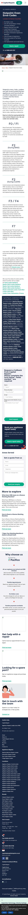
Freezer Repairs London (9, 323)
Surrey (22, 293)
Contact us (5, 714)
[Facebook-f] (3, 858)
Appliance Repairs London (10, 326)
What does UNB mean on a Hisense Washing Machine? (13, 496)
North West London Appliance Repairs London (13, 341)
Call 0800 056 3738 (8, 846)
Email (5, 395)
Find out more (6, 510)
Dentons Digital (14, 895)
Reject (10, 912)
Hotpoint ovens (16, 267)
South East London (12, 289)
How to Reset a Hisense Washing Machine (12, 515)
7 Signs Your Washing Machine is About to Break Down (12, 534)
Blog (7, 67)
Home (3, 67)
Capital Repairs (5, 723)
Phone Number (8, 390)
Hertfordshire (15, 293)
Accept (4, 912)
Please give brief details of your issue (12, 400)
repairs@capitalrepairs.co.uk (11, 853)
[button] (25, 2)
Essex (9, 293)
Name (5, 385)
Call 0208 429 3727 (8, 838)
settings (16, 909)
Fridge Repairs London (14, 321)
